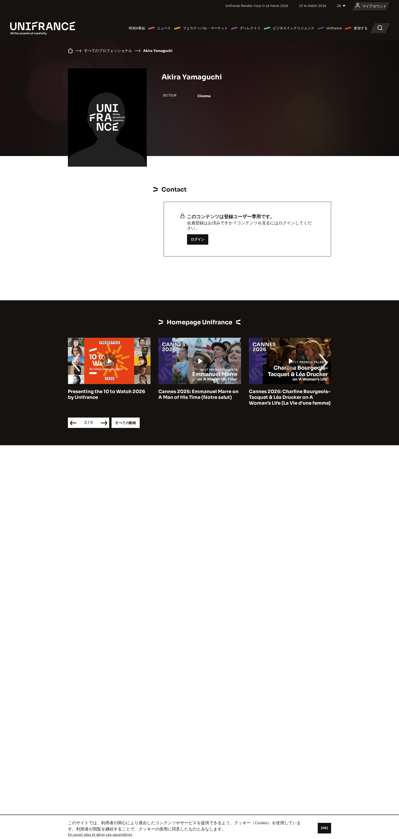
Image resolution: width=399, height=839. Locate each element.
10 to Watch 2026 (312, 5)
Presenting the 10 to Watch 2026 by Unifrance (106, 394)
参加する (361, 28)
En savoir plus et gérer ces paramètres (100, 834)
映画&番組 (137, 28)
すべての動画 (125, 423)
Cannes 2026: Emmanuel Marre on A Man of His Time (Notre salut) (198, 394)
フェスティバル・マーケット (205, 28)
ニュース (164, 28)
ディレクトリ (250, 28)
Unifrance (334, 28)
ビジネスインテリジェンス (293, 28)
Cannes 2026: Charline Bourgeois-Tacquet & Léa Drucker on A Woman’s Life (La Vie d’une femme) (290, 397)
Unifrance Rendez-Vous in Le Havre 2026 (256, 5)
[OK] (324, 828)
